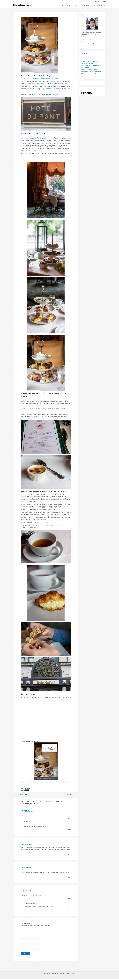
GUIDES (76, 5)
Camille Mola (25, 810)
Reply (69, 818)
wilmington (55, 78)
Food (28, 78)
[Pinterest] (100, 1)
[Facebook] (98, 1)
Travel (31, 78)
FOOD (94, 5)
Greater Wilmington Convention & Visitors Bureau (39, 782)
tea (52, 78)
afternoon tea (44, 78)
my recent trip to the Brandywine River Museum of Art (48, 83)
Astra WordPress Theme (70, 973)
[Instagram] (96, 1)
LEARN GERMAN (85, 5)
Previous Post (23, 794)
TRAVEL (69, 5)
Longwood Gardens (30, 138)
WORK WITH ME (101, 5)
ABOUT (63, 5)
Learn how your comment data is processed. (41, 961)
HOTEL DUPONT (65, 84)
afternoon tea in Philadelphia (52, 94)
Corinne (26, 821)
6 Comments (23, 78)
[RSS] (103, 1)
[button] (93, 1)
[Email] (105, 1)
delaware (49, 78)
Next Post (70, 794)
